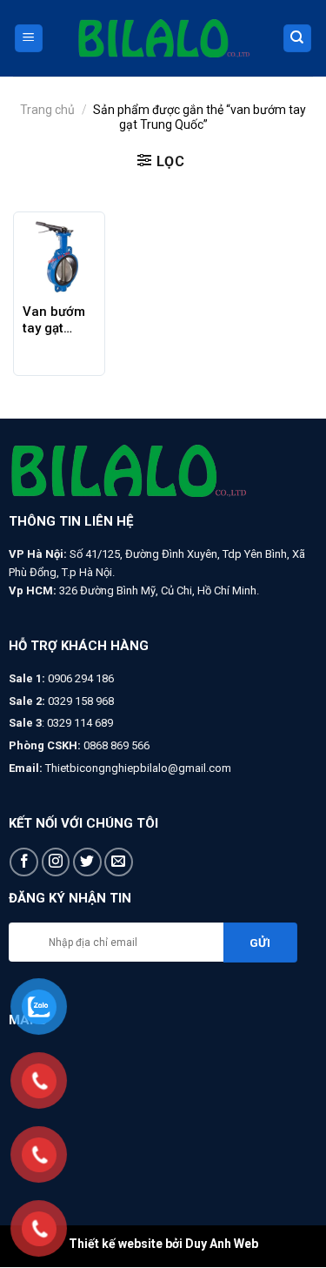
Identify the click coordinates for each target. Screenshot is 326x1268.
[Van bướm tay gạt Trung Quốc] (59, 257)
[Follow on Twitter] (87, 862)
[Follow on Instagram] (56, 862)
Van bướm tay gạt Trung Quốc (59, 320)
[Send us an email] (118, 862)
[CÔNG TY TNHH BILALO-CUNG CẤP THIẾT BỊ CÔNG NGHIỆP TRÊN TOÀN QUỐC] (163, 38)
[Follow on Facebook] (24, 862)
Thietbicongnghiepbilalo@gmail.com (138, 768)
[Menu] (29, 38)
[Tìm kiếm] (297, 38)
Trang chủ (47, 110)
